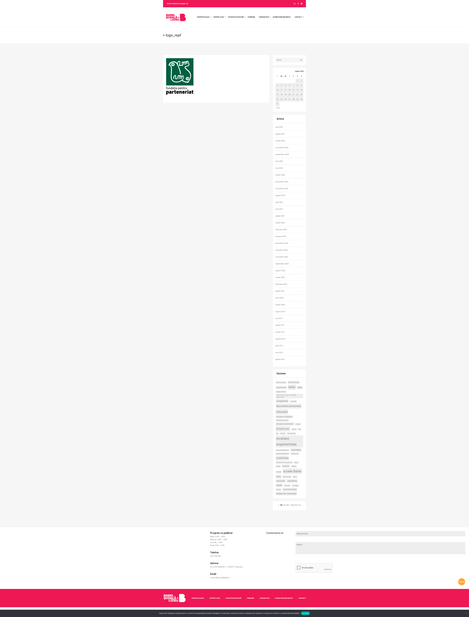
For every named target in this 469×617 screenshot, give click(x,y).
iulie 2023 (279, 202)
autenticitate (281, 387)
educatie (282, 412)
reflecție (278, 472)
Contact (302, 598)
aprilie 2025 (279, 134)
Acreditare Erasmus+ (284, 598)
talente (279, 485)
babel (291, 387)
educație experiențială (284, 424)
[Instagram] (301, 4)
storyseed (280, 481)
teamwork (287, 485)
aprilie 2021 (279, 291)
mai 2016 (279, 352)
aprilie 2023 (279, 216)
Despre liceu (214, 598)
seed (278, 476)
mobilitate (282, 458)
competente (282, 401)
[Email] (294, 4)
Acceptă (305, 613)
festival (294, 429)
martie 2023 (280, 223)
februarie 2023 (281, 229)
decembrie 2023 (281, 182)
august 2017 (280, 311)
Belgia (300, 387)
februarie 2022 (281, 284)
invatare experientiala (286, 441)
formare (283, 433)
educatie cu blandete (284, 417)
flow (299, 429)
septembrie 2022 (282, 264)
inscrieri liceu (291, 433)
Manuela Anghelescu (282, 454)
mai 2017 (279, 318)
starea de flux (287, 477)
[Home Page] (174, 598)
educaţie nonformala (282, 420)
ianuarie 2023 (280, 236)
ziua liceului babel (290, 489)
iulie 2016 (279, 346)
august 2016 (280, 339)
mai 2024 (279, 168)
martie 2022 (280, 277)
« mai (277, 108)
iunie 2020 (279, 298)
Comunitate (264, 598)
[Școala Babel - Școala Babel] (175, 17)
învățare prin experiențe (286, 493)
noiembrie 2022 (281, 250)
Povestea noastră (233, 598)
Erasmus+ (283, 428)
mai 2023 (279, 209)
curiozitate (293, 401)
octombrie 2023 (281, 188)
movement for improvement (284, 462)
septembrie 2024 (282, 154)
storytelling (292, 481)
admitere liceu (293, 382)
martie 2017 (280, 332)
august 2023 (280, 195)
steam (295, 477)
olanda (278, 466)
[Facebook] (298, 4)
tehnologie (295, 485)
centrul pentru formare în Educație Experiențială (286, 396)
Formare (250, 598)
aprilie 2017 (279, 325)
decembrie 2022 (281, 243)
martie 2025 (280, 141)
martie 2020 (280, 305)
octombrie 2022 (281, 257)
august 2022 (280, 270)
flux (277, 433)
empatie (298, 424)
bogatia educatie (281, 392)
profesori (285, 466)
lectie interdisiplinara (282, 450)
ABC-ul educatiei (281, 382)
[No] (466, 613)
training (278, 489)
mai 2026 (279, 127)
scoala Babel (292, 471)
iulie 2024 (279, 161)
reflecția (294, 466)
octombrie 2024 (281, 148)
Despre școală (198, 598)
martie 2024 (280, 175)
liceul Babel (296, 450)
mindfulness (294, 454)
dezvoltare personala (288, 406)
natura (296, 462)
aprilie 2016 (279, 359)
